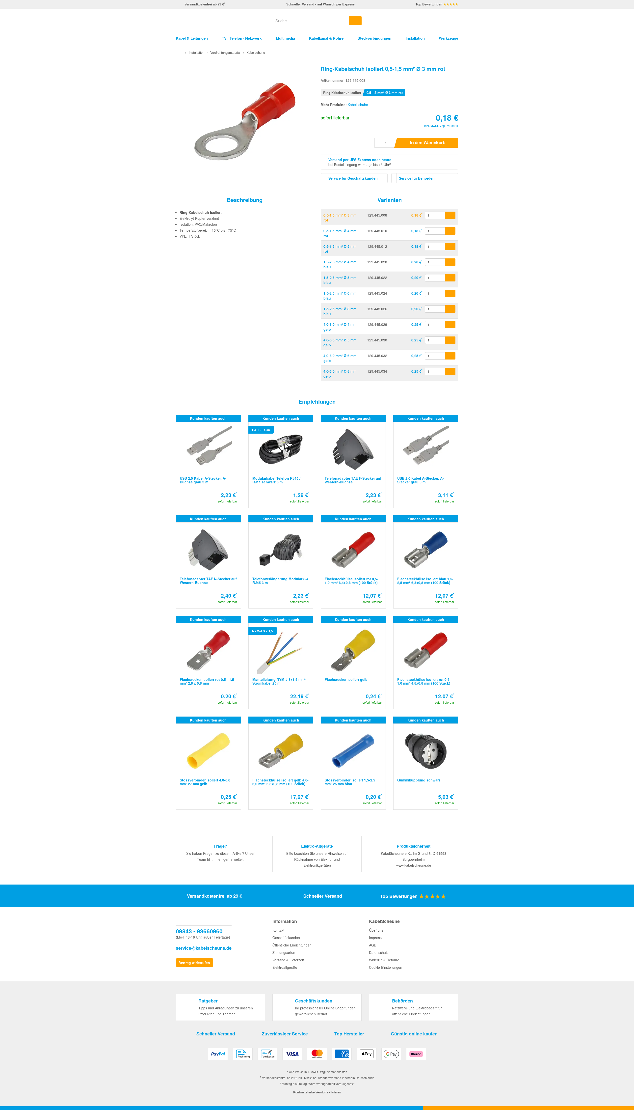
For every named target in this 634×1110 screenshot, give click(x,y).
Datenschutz (379, 952)
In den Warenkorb (427, 142)
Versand (452, 125)
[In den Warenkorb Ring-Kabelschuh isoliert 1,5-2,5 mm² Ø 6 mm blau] (450, 293)
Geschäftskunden (286, 937)
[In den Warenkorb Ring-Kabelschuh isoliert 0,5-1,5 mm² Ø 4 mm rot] (450, 231)
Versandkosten (337, 1072)
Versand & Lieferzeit (288, 959)
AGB (372, 945)
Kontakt (278, 930)
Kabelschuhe (358, 104)
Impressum (378, 937)
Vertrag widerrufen (194, 962)
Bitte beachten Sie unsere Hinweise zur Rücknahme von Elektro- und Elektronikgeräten (317, 859)
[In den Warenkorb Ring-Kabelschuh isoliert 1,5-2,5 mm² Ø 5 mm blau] (450, 277)
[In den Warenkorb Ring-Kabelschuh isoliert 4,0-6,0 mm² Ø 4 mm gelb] (450, 324)
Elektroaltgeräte (284, 967)
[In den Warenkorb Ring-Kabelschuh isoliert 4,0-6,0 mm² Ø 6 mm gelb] (450, 356)
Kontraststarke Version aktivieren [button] (317, 1092)
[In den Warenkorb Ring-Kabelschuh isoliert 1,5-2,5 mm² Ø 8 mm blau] (450, 309)
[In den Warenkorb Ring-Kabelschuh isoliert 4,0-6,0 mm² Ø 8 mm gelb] (450, 371)
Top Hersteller (349, 1034)
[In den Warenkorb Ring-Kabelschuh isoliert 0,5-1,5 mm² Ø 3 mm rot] (450, 215)
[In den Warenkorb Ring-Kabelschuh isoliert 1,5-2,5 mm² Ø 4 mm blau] (450, 262)
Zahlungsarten (283, 952)
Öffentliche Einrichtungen (292, 945)
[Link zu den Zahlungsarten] (317, 1056)
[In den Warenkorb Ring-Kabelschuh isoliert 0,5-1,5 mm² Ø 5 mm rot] (450, 246)
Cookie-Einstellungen (385, 967)
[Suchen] (355, 20)
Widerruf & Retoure (384, 959)
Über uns (376, 930)
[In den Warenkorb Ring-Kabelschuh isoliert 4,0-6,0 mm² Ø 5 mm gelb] (450, 340)
